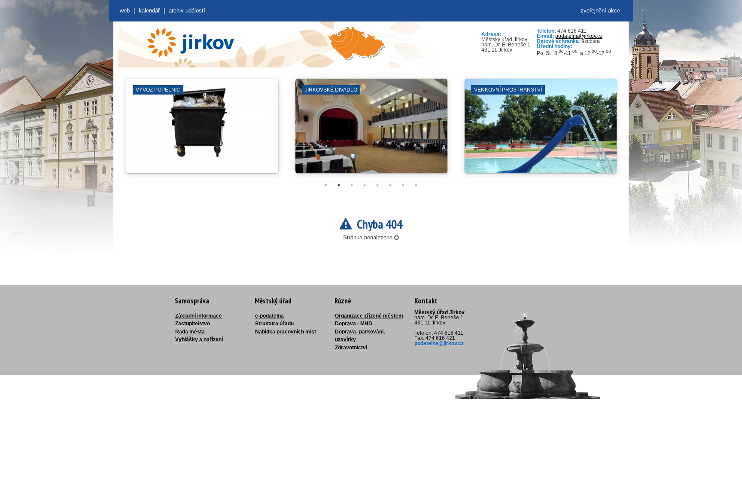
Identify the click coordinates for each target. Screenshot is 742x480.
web (125, 10)
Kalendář (149, 10)
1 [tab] (326, 185)
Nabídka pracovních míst (285, 331)
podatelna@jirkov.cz (578, 36)
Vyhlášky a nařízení (199, 339)
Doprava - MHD (353, 323)
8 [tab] (416, 185)
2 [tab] (339, 185)
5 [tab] (377, 185)
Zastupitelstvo (192, 323)
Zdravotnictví (351, 347)
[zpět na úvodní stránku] (190, 42)
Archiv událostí (187, 10)
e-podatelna (269, 315)
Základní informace (198, 315)
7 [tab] (403, 185)
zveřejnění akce (600, 10)
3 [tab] (351, 185)
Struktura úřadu (274, 323)
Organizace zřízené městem (369, 315)
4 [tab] (364, 185)
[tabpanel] (202, 130)
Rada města (190, 331)
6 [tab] (390, 185)
